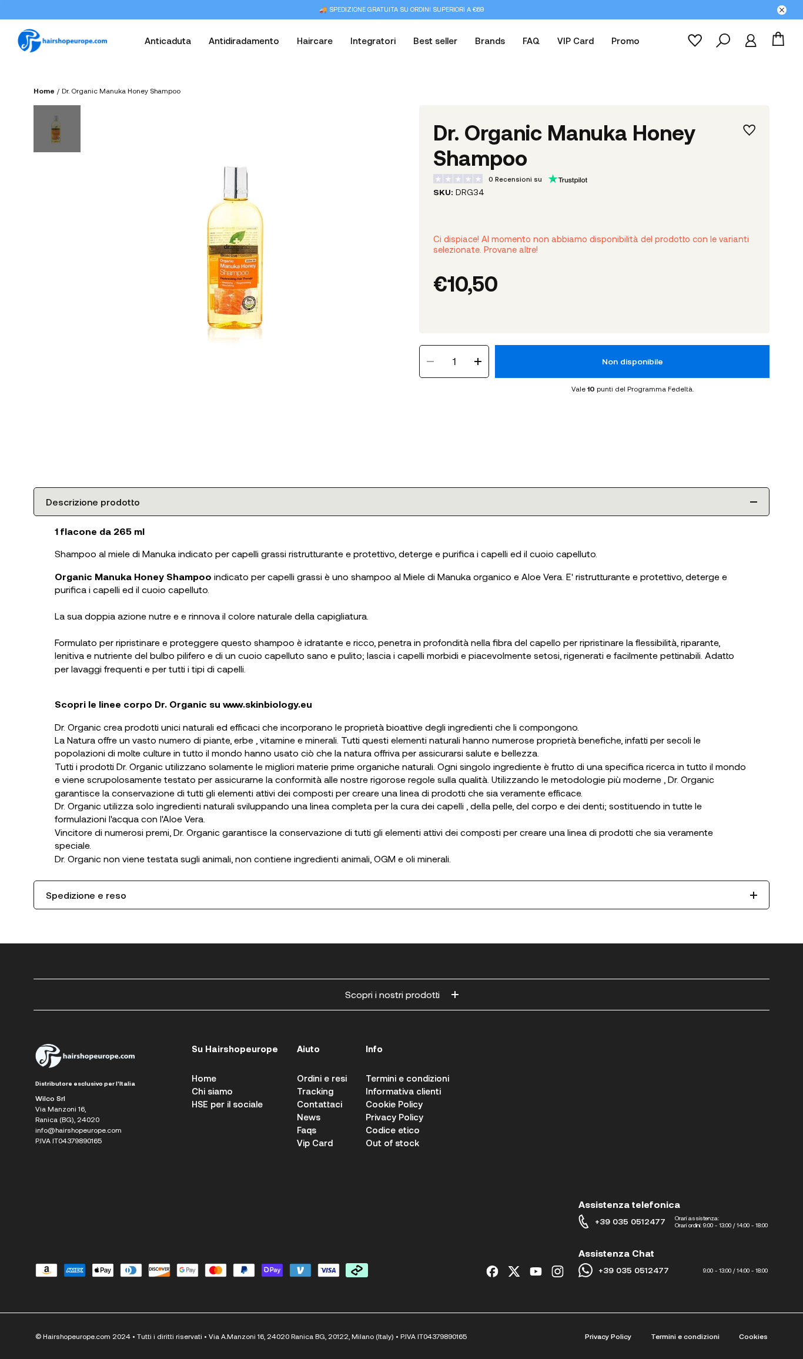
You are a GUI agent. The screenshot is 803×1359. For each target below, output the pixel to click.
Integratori (373, 40)
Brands (490, 40)
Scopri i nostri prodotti (392, 994)
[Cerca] (723, 41)
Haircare (315, 40)
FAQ (531, 40)
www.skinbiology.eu (267, 703)
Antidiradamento (244, 40)
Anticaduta (168, 40)
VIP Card (575, 40)
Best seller (435, 40)
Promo (625, 40)
